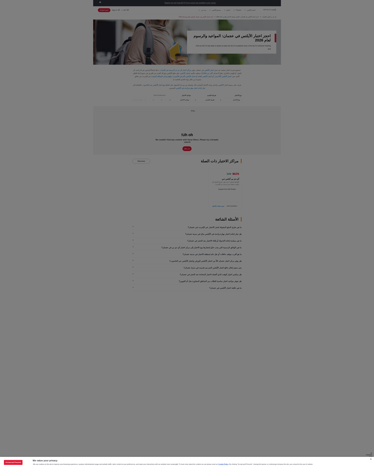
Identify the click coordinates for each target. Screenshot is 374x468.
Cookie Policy (223, 464)
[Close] (371, 459)
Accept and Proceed (13, 462)
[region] (187, 462)
